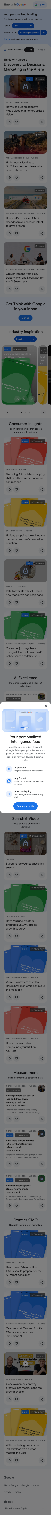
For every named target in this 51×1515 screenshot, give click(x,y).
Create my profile (25, 806)
